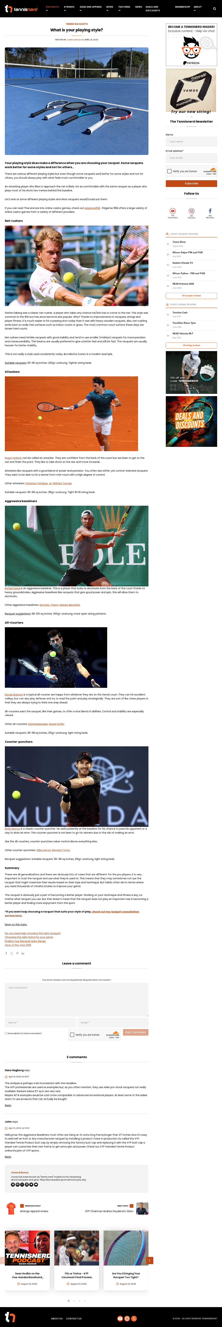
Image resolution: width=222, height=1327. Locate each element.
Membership (182, 6)
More (109, 6)
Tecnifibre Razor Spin (184, 323)
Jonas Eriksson (75, 39)
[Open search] (214, 8)
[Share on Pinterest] (19, 955)
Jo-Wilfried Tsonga (60, 483)
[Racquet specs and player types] (76, 657)
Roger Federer (13, 458)
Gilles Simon (43, 850)
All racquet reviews (191, 295)
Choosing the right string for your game (29, 937)
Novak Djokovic (14, 694)
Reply (8, 1105)
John (8, 1121)
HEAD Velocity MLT (183, 333)
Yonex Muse (179, 242)
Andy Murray (12, 828)
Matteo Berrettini (69, 605)
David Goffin (56, 724)
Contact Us (73, 1318)
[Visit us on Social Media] (120, 1318)
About (198, 6)
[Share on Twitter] (13, 955)
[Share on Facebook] (7, 955)
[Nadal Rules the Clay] (76, 546)
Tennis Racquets (77, 24)
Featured (124, 6)
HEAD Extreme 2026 (183, 284)
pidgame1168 (92, 208)
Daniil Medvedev (38, 724)
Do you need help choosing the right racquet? (33, 933)
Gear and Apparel (91, 6)
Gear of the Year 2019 (18, 945)
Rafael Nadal (12, 588)
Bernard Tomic (61, 850)
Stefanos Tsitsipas (36, 483)
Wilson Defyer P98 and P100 (188, 252)
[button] (3, 1260)
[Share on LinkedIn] (24, 955)
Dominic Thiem (49, 605)
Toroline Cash (180, 312)
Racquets (52, 6)
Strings (69, 6)
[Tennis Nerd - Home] (21, 8)
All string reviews (191, 345)
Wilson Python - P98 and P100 (189, 273)
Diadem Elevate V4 (183, 263)
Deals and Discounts (153, 8)
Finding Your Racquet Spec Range (25, 941)
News (138, 6)
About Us (56, 1318)
